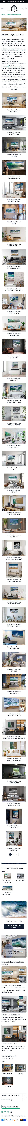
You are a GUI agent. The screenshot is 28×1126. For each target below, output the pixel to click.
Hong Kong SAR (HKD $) (10, 1107)
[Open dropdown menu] (25, 1095)
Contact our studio (19, 50)
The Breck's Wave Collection (12, 868)
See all (3, 871)
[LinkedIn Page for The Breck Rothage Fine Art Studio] (11, 1112)
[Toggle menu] (2, 8)
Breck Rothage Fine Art (18, 1116)
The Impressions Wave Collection (14, 926)
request (6, 66)
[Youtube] (5, 1111)
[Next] (18, 855)
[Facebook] (2, 1111)
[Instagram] (8, 1111)
